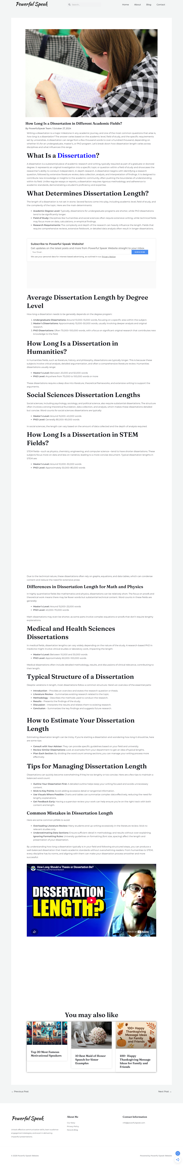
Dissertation (76, 155)
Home (125, 4)
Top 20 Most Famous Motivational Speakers (46, 1053)
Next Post (165, 1091)
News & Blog (72, 1130)
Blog (148, 4)
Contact (161, 4)
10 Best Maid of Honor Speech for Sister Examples (90, 1059)
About (137, 4)
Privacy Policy (73, 1126)
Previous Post (20, 1091)
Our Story (71, 1123)
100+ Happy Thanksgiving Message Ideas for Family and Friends (135, 1061)
